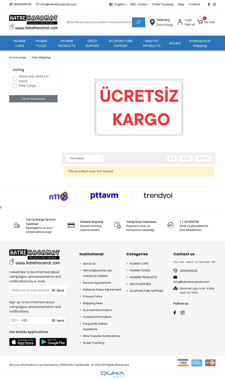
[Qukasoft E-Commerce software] (112, 374)
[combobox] (14, 320)
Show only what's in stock (34, 78)
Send (60, 290)
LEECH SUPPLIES (92, 43)
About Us (89, 263)
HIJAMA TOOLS (41, 43)
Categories (137, 254)
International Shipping (199, 43)
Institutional (91, 254)
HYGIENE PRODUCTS (67, 43)
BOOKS (175, 43)
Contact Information (97, 317)
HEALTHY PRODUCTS (152, 43)
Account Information (97, 310)
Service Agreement (97, 283)
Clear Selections (33, 99)
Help (181, 4)
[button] (206, 22)
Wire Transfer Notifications (101, 336)
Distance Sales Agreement (102, 289)
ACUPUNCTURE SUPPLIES (120, 43)
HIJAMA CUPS (19, 43)
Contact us (183, 254)
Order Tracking (162, 4)
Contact (194, 4)
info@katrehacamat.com (191, 282)
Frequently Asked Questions (95, 326)
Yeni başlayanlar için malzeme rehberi (97, 273)
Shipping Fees (93, 303)
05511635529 (188, 271)
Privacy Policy (92, 296)
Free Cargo (27, 85)
